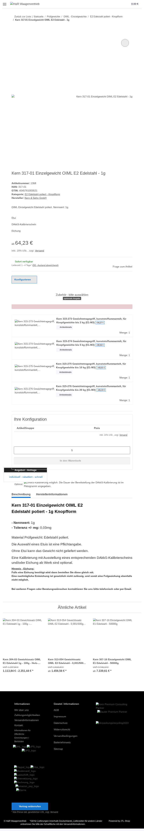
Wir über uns (21, 710)
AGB (56, 710)
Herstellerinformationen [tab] (52, 494)
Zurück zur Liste (22, 16)
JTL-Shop (125, 821)
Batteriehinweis (62, 742)
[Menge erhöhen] (126, 450)
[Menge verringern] (18, 450)
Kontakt (18, 725)
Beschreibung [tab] (21, 494)
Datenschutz (61, 723)
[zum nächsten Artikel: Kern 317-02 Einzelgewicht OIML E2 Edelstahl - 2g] (128, 27)
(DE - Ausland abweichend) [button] (45, 265)
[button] (113, 3)
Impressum (60, 716)
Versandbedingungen (65, 736)
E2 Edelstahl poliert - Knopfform (42, 194)
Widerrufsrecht (62, 729)
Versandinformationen (26, 720)
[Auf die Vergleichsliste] (125, 43)
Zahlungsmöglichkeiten (27, 715)
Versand (39, 250)
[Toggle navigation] (4, 3)
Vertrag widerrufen (30, 806)
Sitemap (58, 748)
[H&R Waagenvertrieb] (25, 4)
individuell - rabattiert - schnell (25, 476)
